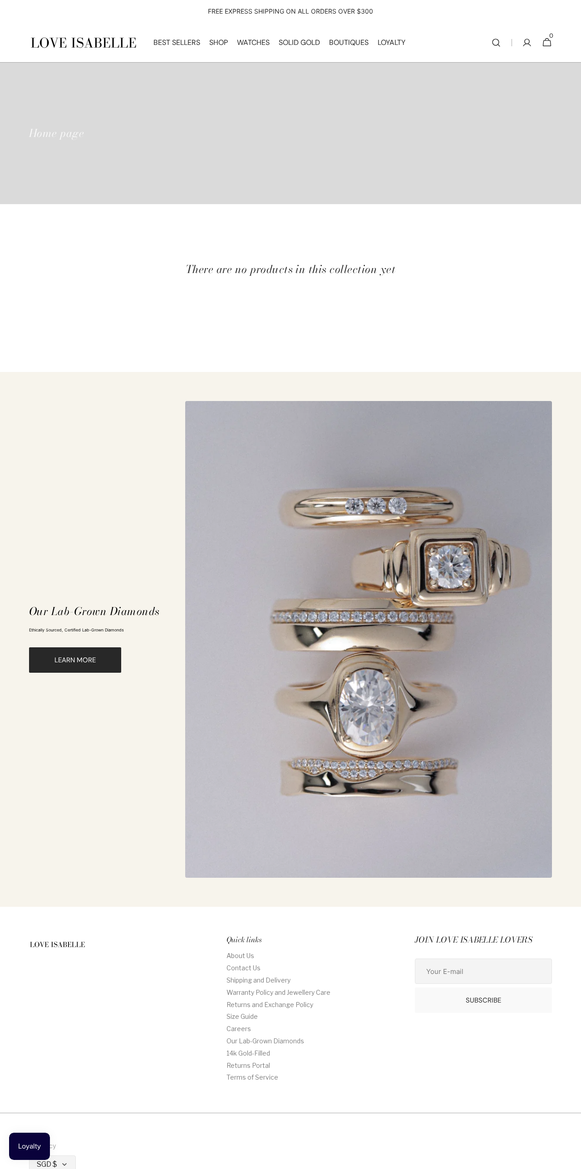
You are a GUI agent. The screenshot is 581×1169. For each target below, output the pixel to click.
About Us (240, 955)
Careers (238, 1028)
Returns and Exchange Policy (269, 1004)
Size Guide (242, 1016)
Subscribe (483, 1000)
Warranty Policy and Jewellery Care (278, 992)
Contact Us (243, 968)
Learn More (75, 660)
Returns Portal (248, 1065)
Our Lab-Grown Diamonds (265, 1041)
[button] (496, 43)
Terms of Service (252, 1077)
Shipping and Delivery (258, 980)
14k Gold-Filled (248, 1053)
